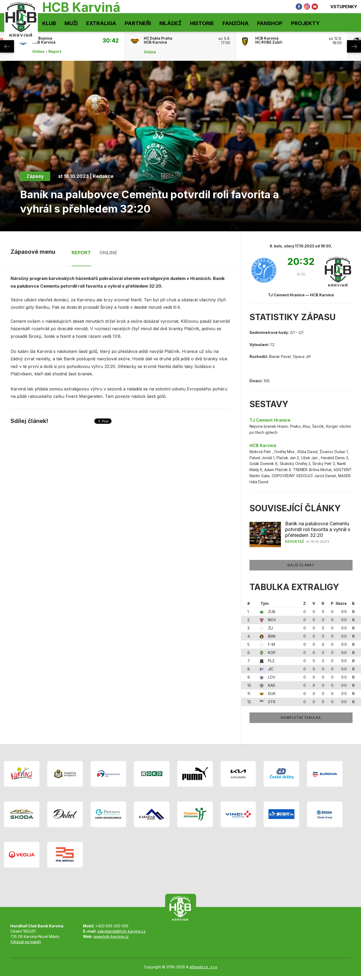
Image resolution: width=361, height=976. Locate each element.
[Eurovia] (325, 773)
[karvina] (21, 773)
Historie (202, 23)
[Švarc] (281, 814)
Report (54, 51)
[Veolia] (21, 854)
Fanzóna (236, 23)
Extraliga (101, 23)
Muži (71, 23)
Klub (49, 23)
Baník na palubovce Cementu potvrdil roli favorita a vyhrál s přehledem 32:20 (317, 529)
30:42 (111, 40)
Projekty (305, 23)
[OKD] (151, 773)
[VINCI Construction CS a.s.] (238, 814)
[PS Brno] (65, 854)
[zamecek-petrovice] (65, 773)
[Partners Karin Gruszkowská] (108, 814)
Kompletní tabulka (301, 718)
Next (354, 46)
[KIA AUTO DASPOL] (238, 773)
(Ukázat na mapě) (25, 942)
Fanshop (270, 23)
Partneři (138, 23)
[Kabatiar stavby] (151, 814)
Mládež (170, 23)
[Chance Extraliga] (195, 814)
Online (38, 51)
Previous (7, 46)
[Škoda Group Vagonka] (325, 814)
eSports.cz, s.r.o (203, 967)
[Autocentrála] (21, 814)
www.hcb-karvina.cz (111, 936)
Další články (301, 565)
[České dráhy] (281, 773)
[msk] (108, 773)
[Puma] (195, 773)
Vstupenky (343, 6)
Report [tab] (81, 252)
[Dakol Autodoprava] (65, 814)
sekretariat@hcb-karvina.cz (122, 931)
